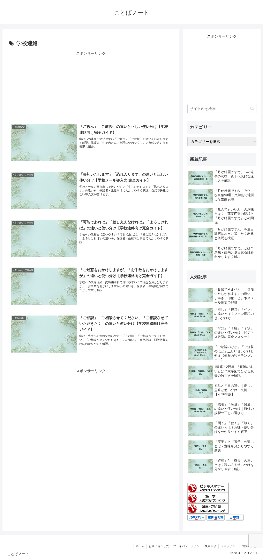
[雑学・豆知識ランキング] (207, 508)
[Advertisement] (91, 85)
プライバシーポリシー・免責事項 (194, 546)
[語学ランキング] (207, 498)
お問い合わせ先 (159, 546)
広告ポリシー (229, 546)
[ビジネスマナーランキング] (207, 488)
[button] (252, 108)
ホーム (140, 546)
